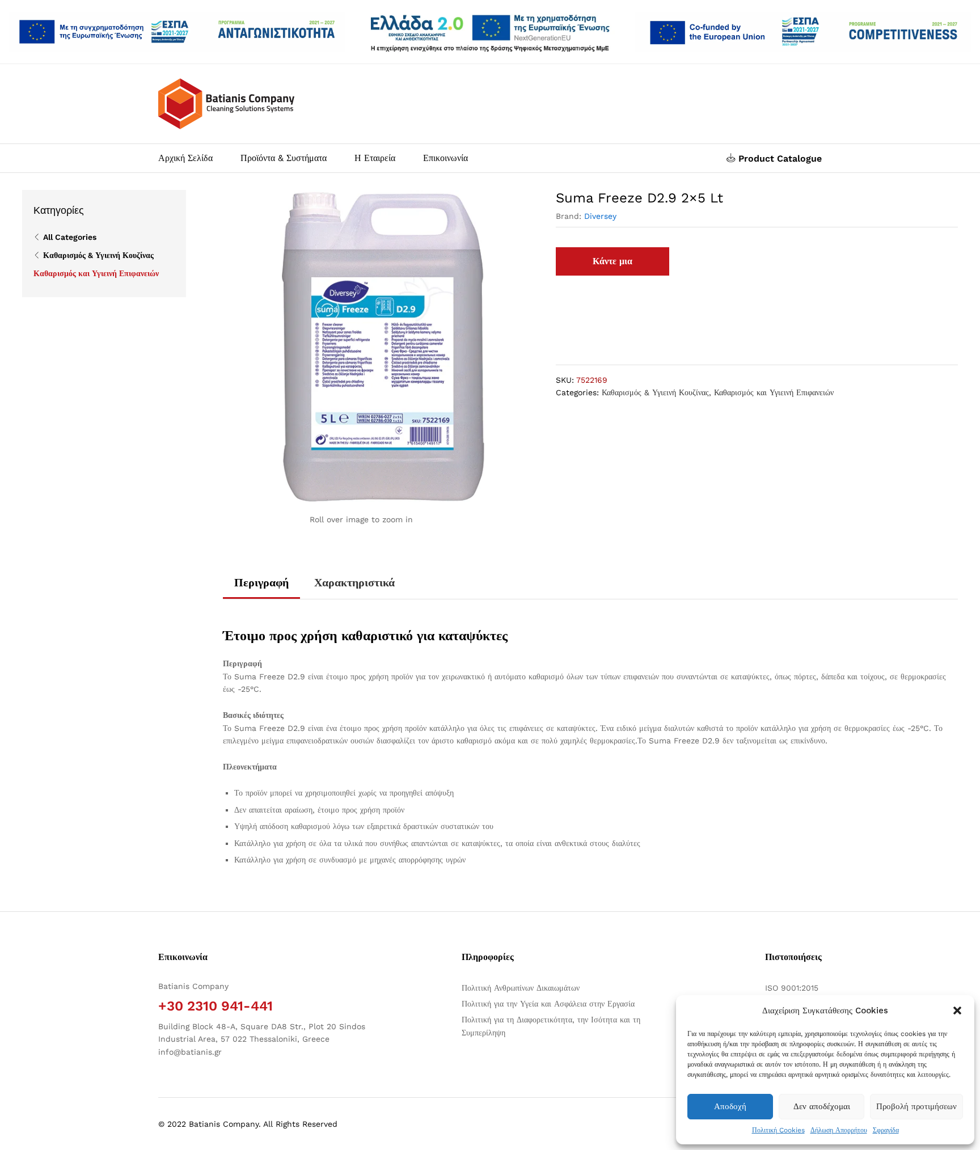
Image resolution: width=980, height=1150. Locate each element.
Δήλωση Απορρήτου (838, 1130)
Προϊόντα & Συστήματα (283, 158)
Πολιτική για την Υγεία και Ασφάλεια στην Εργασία (548, 1003)
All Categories (69, 237)
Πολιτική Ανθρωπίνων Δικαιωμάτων (521, 987)
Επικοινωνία (445, 158)
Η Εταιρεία (374, 158)
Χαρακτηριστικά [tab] (354, 582)
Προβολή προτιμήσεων (916, 1106)
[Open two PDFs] (803, 32)
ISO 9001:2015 (791, 987)
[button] (957, 1010)
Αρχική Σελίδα (185, 158)
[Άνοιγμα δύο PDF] (177, 32)
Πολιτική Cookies (778, 1130)
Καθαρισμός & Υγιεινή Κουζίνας (655, 392)
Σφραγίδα (886, 1130)
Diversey (600, 216)
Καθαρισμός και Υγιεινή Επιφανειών (774, 392)
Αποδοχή (730, 1106)
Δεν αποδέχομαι (821, 1106)
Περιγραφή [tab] (261, 582)
